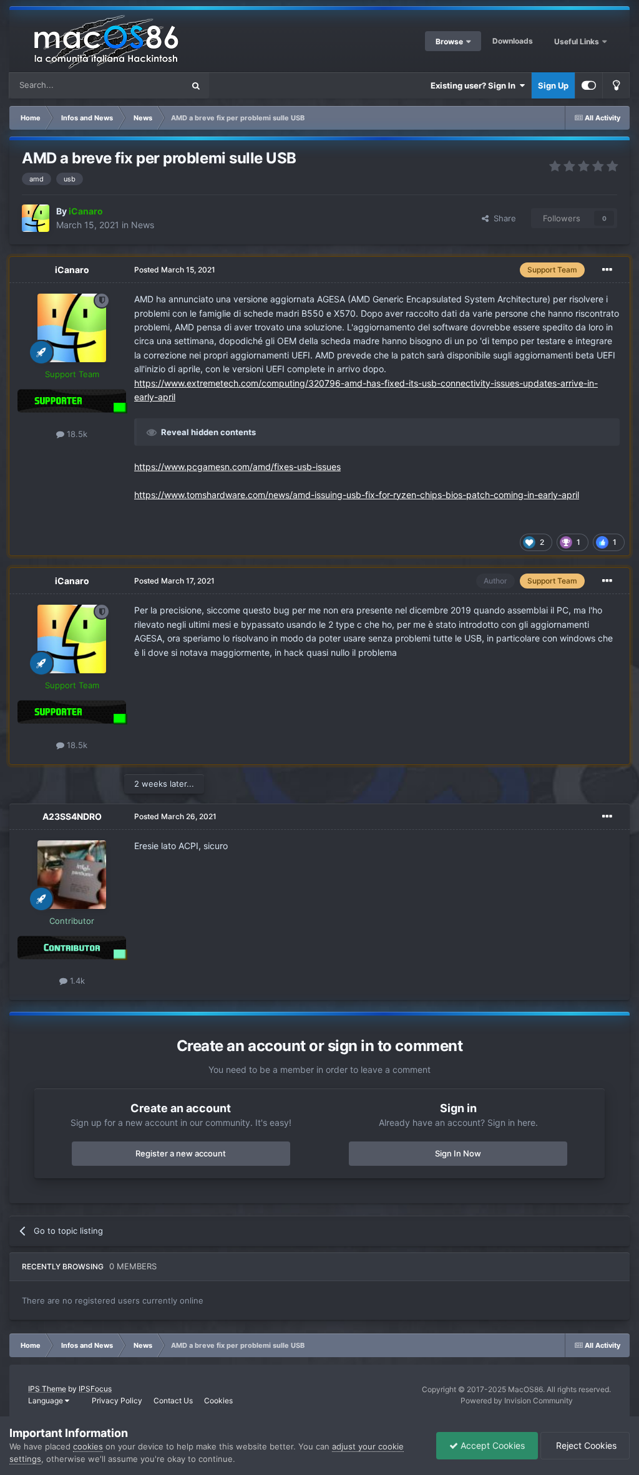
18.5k (75, 434)
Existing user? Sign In (475, 85)
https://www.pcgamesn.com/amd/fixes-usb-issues (237, 466)
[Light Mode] (616, 85)
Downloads (512, 41)
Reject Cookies (585, 1445)
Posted (174, 269)
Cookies (218, 1400)
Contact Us (173, 1400)
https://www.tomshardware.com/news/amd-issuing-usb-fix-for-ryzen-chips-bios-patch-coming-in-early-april (356, 494)
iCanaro (72, 269)
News (142, 224)
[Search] (196, 85)
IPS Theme (47, 1388)
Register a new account (180, 1153)
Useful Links (577, 41)
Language (46, 1400)
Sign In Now (458, 1153)
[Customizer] (588, 85)
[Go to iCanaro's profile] (35, 218)
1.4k (76, 981)
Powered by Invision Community (517, 1400)
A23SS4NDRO (72, 816)
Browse (449, 41)
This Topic (148, 85)
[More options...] (607, 269)
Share (502, 218)
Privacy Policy (117, 1400)
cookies (88, 1446)
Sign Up (553, 85)
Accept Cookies (491, 1445)
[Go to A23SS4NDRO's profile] (71, 874)
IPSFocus (95, 1388)
